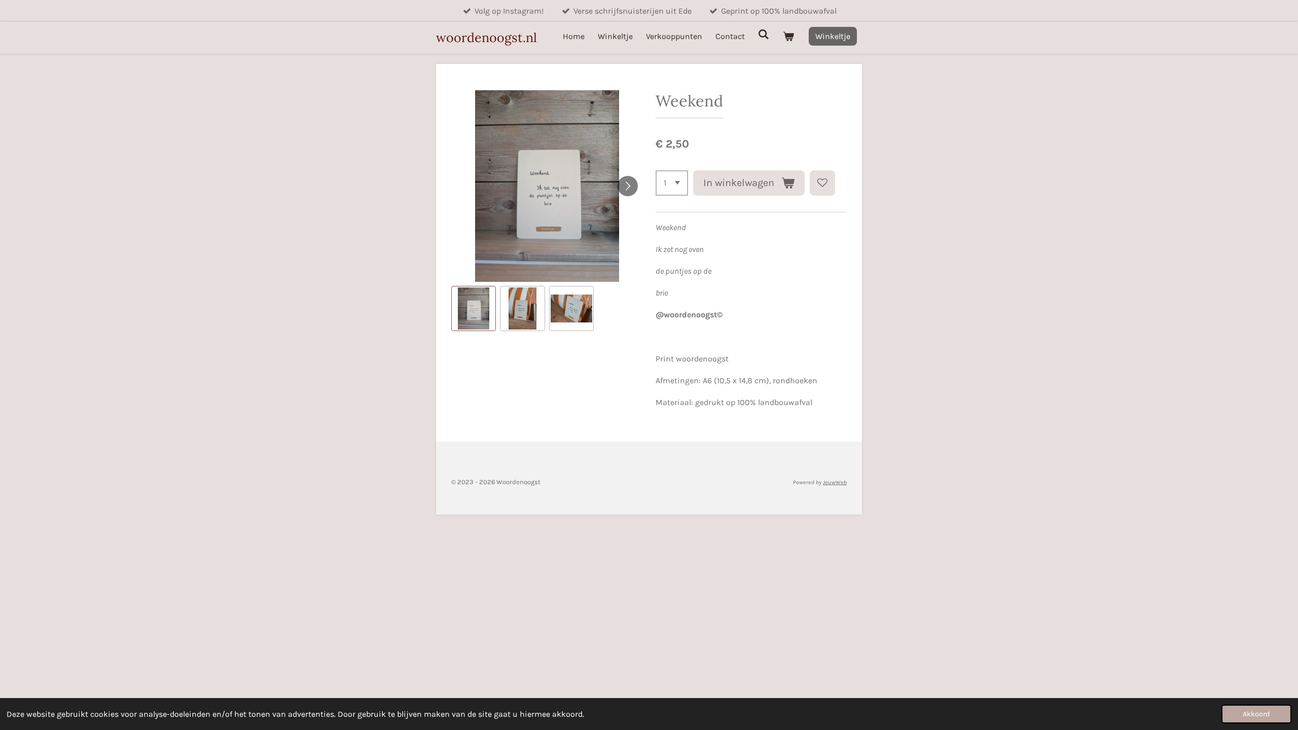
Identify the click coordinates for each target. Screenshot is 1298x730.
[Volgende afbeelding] (628, 186)
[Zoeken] (763, 34)
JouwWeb (835, 482)
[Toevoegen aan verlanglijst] (822, 183)
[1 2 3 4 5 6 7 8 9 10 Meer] (672, 183)
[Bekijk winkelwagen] (788, 36)
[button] (473, 308)
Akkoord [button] (1256, 714)
